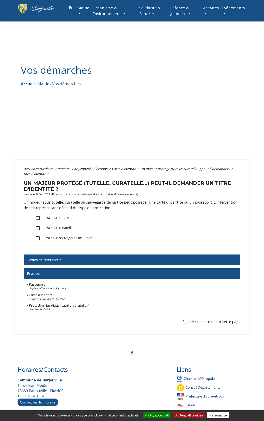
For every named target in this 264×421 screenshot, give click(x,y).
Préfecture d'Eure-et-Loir (205, 396)
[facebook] (132, 353)
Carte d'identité (124, 169)
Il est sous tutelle (52, 217)
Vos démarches (66, 84)
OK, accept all (158, 415)
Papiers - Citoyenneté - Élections (83, 169)
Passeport (37, 284)
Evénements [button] (233, 7)
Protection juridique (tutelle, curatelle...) (59, 305)
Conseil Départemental (203, 387)
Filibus (191, 405)
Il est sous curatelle (54, 228)
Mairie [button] (83, 7)
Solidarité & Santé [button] (150, 10)
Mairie (43, 84)
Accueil (28, 84)
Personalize (218, 415)
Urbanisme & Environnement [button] (107, 10)
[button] (70, 8)
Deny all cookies (190, 415)
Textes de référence (43, 259)
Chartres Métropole (199, 378)
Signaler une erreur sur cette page (211, 321)
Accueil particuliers (39, 169)
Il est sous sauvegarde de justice (64, 238)
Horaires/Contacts (43, 369)
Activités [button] (211, 7)
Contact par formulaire (37, 402)
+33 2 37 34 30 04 (31, 396)
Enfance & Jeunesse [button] (179, 10)
